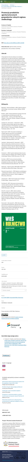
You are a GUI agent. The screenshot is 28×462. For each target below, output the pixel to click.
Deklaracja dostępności (7, 460)
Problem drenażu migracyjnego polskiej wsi (12, 386)
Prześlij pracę (6, 355)
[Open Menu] (1, 1)
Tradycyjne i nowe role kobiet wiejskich (11, 390)
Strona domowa (4, 5)
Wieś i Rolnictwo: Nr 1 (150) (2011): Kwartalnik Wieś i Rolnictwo (15, 345)
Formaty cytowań (6, 290)
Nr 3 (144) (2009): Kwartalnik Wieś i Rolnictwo (11, 6)
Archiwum (12, 5)
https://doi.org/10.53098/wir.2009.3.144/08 (14, 42)
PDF (5, 255)
